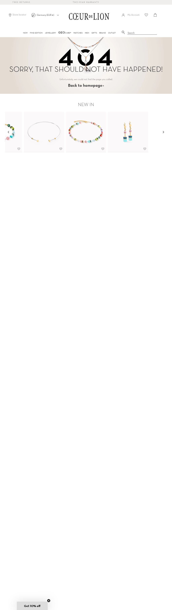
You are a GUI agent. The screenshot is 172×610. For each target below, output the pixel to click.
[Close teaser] (48, 600)
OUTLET (112, 32)
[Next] (163, 132)
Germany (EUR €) (46, 14)
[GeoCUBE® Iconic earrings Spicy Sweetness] (128, 132)
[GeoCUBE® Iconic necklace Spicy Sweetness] (86, 132)
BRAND (102, 32)
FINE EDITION (36, 32)
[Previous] (8, 132)
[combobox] (142, 33)
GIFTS (94, 32)
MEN (87, 32)
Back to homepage (85, 85)
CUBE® (64, 32)
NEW (25, 32)
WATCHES (77, 32)
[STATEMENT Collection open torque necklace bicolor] (44, 132)
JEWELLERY (50, 32)
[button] (32, 606)
